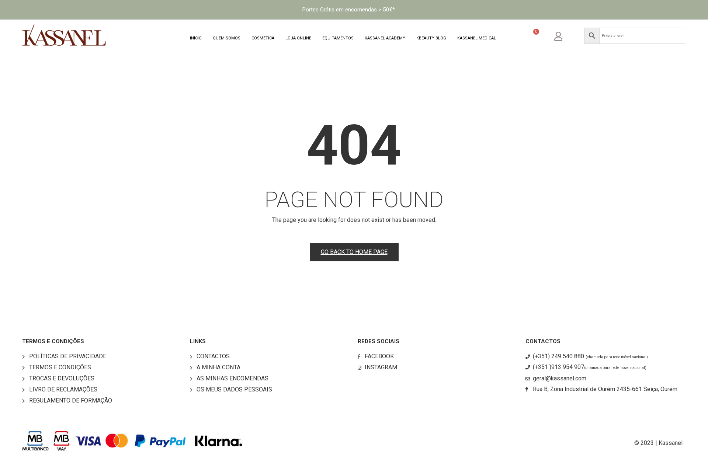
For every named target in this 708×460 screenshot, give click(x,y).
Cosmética (262, 38)
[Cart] (532, 36)
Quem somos (226, 38)
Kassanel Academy (385, 38)
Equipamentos (338, 38)
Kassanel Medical (476, 38)
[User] (564, 35)
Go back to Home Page (354, 251)
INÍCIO (196, 38)
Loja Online (298, 38)
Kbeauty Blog (431, 38)
